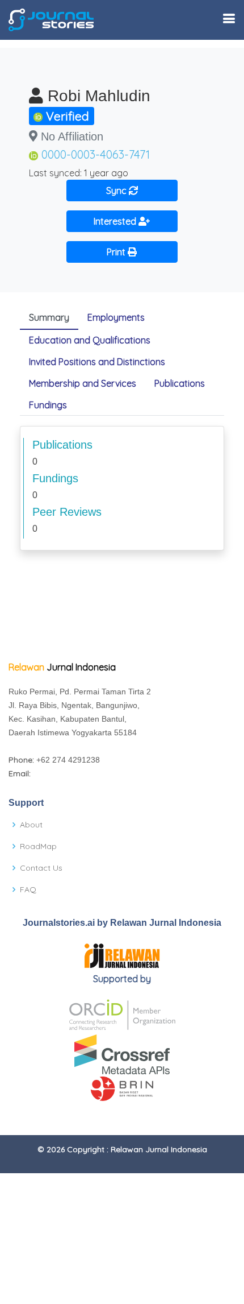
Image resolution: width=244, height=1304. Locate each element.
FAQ (28, 889)
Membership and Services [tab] (82, 383)
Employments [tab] (116, 317)
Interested (116, 221)
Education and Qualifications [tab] (89, 340)
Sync (117, 190)
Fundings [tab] (48, 405)
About (31, 825)
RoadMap (38, 846)
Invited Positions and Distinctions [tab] (97, 361)
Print (117, 252)
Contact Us (41, 868)
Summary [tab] (49, 317)
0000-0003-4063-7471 (95, 154)
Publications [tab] (179, 383)
